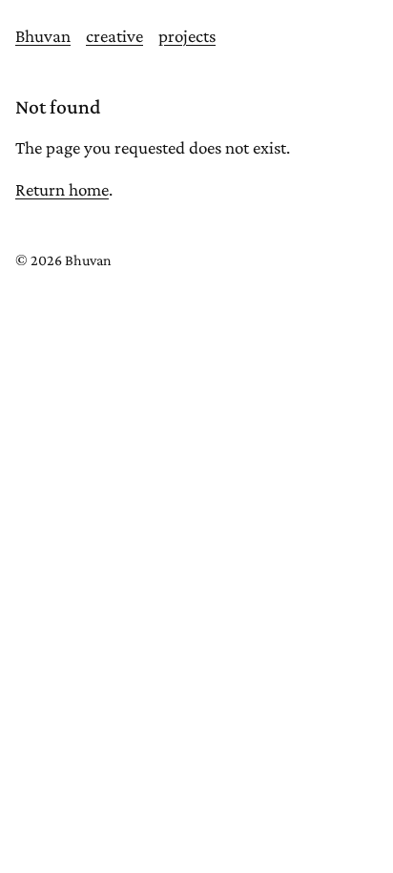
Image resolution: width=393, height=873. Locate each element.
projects (187, 36)
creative (114, 36)
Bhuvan (43, 36)
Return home (62, 189)
